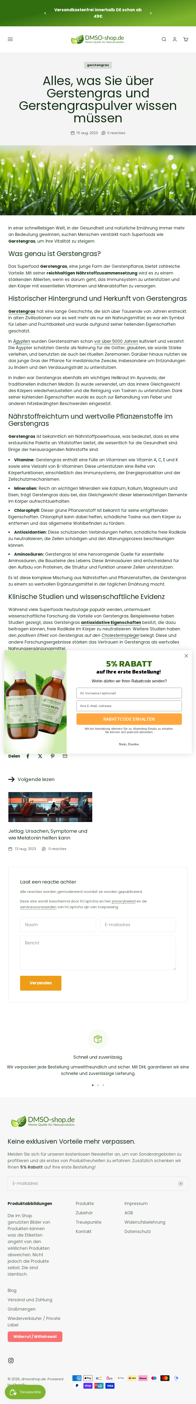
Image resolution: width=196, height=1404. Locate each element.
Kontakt (84, 1231)
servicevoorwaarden (38, 906)
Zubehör (84, 1213)
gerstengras (98, 65)
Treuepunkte (89, 1222)
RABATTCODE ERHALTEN (129, 719)
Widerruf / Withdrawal (35, 1336)
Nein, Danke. (129, 744)
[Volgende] (151, 13)
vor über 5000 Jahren (116, 341)
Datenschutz (138, 1231)
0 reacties (116, 132)
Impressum (136, 1203)
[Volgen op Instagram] (11, 1360)
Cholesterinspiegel (120, 635)
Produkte (85, 1203)
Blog (12, 1290)
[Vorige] (45, 13)
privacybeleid (124, 901)
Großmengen (22, 1309)
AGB (129, 1213)
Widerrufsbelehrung (145, 1222)
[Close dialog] (186, 655)
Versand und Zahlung (30, 1300)
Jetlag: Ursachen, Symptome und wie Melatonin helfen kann (47, 834)
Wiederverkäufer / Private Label (34, 1322)
